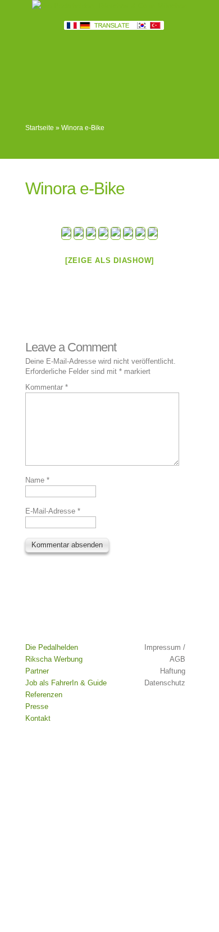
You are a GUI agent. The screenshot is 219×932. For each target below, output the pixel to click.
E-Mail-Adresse (52, 511)
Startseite (39, 128)
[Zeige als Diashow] (109, 260)
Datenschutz (164, 683)
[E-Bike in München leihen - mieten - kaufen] (66, 233)
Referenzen (43, 694)
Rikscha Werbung (54, 659)
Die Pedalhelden (51, 647)
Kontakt (38, 718)
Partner (37, 671)
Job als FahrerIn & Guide (66, 683)
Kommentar (46, 387)
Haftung (172, 671)
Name (37, 480)
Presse (36, 706)
